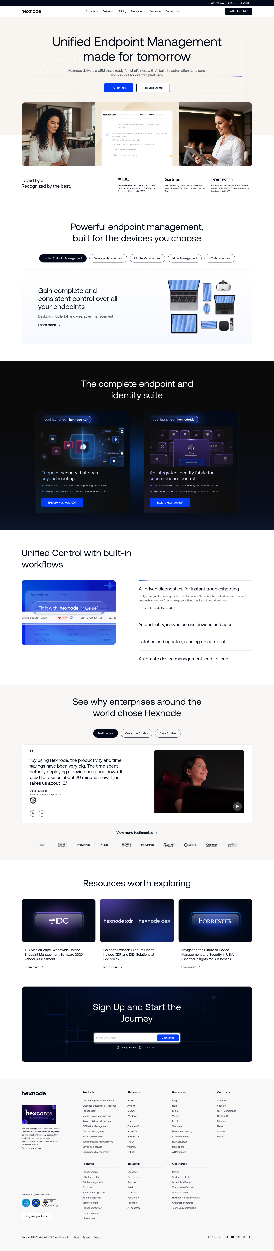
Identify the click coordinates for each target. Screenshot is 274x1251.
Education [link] (132, 1176)
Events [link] (175, 1125)
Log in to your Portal (36, 1220)
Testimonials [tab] (106, 737)
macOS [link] (131, 1115)
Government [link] (133, 1181)
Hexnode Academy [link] (182, 1136)
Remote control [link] (90, 1207)
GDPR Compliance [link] (226, 1115)
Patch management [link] (92, 1186)
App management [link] (91, 1202)
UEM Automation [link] (91, 1181)
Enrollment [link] (87, 1191)
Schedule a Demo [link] (181, 1186)
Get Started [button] (168, 1042)
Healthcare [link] (133, 1202)
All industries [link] (133, 1212)
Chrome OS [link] (133, 1130)
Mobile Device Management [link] (96, 1120)
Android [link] (131, 1110)
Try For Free (118, 87)
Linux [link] (130, 1125)
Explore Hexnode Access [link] (155, 629)
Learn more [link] (47, 324)
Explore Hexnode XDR (62, 502)
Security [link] (221, 1110)
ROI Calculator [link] (179, 1146)
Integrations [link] (88, 1222)
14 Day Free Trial (238, 11)
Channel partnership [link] (182, 1207)
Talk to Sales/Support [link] (183, 1191)
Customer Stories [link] (181, 1141)
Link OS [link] (131, 1156)
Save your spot (29, 1152)
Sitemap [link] (221, 1125)
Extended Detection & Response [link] (99, 1110)
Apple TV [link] (132, 1136)
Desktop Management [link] (94, 1136)
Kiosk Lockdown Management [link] (98, 1125)
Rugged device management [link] (97, 1146)
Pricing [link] (175, 1176)
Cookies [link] (97, 1241)
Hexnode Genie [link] (90, 1176)
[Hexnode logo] (31, 11)
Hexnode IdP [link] (89, 1115)
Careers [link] (221, 1136)
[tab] (63, 258)
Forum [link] (175, 1115)
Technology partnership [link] (184, 1212)
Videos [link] (175, 1120)
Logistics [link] (132, 1197)
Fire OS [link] (131, 1146)
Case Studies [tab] (168, 737)
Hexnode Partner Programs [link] (186, 1202)
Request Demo (153, 87)
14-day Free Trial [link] (180, 1181)
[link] (226, 1241)
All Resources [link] (179, 1156)
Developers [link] (178, 1151)
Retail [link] (130, 1191)
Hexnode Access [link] (91, 1217)
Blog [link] (174, 1105)
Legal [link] (220, 1141)
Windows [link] (132, 1120)
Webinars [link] (177, 1130)
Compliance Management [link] (95, 1156)
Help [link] (174, 1110)
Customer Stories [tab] (136, 737)
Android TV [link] (133, 1141)
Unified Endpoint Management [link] (98, 1105)
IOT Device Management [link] (95, 1130)
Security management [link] (93, 1197)
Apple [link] (130, 1105)
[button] (195, 588)
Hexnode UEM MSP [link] (92, 1141)
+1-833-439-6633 (216, 3)
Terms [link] (76, 1241)
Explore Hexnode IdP (170, 502)
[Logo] (34, 1097)
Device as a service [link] (92, 1151)
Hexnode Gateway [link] (92, 1212)
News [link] (220, 1130)
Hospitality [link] (132, 1207)
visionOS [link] (131, 1151)
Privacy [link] (86, 1241)
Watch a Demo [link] (180, 1197)
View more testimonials (134, 837)
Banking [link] (131, 1186)
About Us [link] (222, 1105)
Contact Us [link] (223, 1120)
